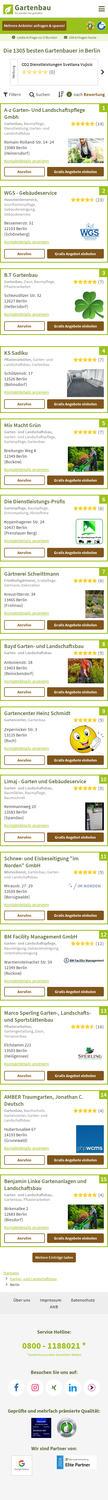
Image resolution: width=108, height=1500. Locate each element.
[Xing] (54, 1387)
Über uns (22, 1300)
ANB (54, 1306)
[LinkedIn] (73, 1387)
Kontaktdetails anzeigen (26, 161)
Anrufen (24, 171)
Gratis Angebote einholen (75, 171)
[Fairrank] (91, 1387)
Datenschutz (83, 1300)
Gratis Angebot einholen (75, 253)
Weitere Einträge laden (54, 1257)
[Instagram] (35, 1387)
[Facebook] (16, 1387)
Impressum (51, 1300)
